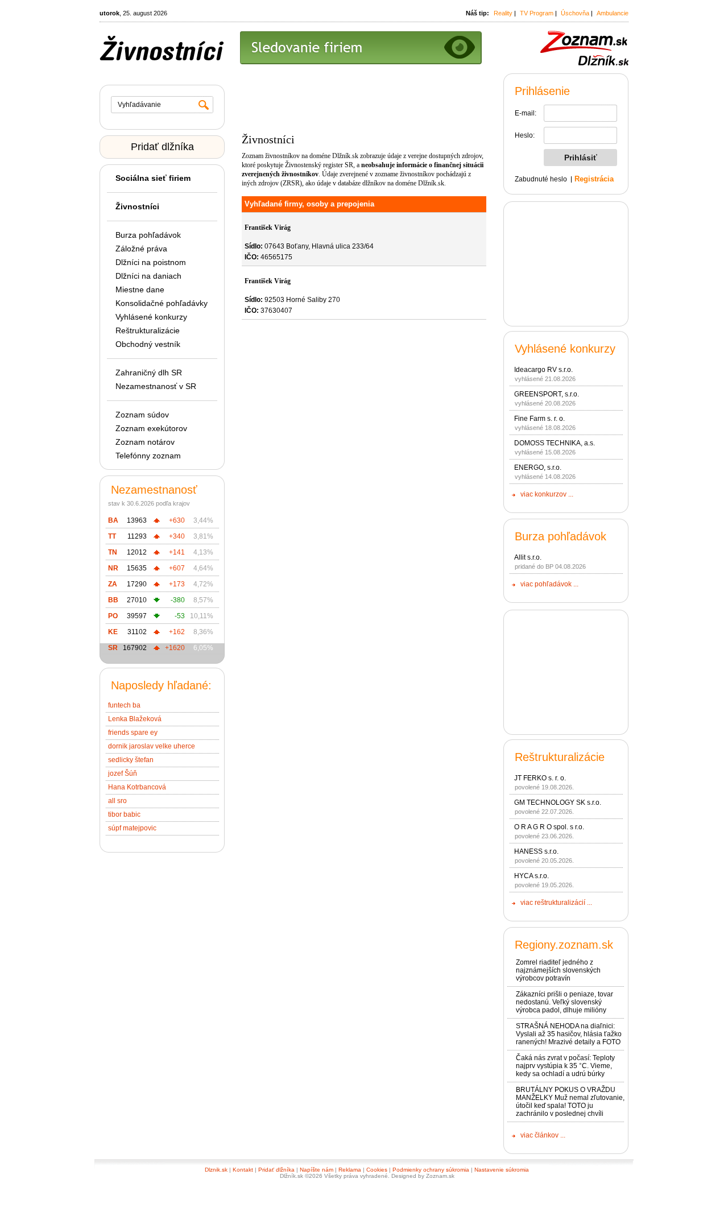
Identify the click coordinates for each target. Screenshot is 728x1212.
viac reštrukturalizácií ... (556, 903)
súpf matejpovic (132, 828)
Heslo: (525, 135)
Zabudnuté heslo (541, 179)
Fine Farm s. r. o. (539, 419)
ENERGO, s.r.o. (537, 467)
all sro (117, 801)
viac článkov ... (542, 1135)
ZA (112, 584)
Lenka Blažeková (135, 719)
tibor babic (124, 814)
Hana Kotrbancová (137, 787)
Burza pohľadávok (148, 234)
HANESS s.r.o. (536, 851)
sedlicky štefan (131, 760)
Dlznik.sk (216, 1170)
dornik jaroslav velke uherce (151, 746)
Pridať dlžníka (162, 146)
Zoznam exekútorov (151, 428)
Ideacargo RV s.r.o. (543, 370)
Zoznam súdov (142, 414)
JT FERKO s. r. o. (540, 778)
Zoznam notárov (145, 441)
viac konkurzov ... (546, 494)
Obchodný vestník (147, 344)
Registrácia (594, 179)
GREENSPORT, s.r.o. (546, 394)
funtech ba (124, 705)
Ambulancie (612, 13)
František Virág (268, 227)
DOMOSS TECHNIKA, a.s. (554, 443)
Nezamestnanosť (154, 489)
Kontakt (243, 1170)
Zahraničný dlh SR (148, 372)
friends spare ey (133, 733)
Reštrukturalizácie (147, 330)
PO (113, 616)
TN (112, 552)
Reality (503, 13)
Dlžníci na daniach (148, 275)
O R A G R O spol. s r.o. (549, 827)
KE (113, 632)
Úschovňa (575, 13)
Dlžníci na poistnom (150, 262)
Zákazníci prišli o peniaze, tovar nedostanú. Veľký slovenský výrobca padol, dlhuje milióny (564, 1002)
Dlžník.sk (345, 156)
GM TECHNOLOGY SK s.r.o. (557, 802)
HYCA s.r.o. (531, 876)
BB (113, 600)
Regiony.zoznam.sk (564, 944)
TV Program (536, 13)
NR (113, 568)
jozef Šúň (122, 773)
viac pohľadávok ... (549, 584)
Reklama (349, 1170)
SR (113, 648)
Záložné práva (141, 248)
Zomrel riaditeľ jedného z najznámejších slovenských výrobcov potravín (558, 970)
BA (113, 520)
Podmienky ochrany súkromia (430, 1170)
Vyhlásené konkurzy (151, 316)
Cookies (376, 1170)
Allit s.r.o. (527, 557)
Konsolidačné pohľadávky (161, 303)
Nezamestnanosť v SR (155, 386)
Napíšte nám (316, 1170)
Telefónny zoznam (148, 455)
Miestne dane (139, 289)
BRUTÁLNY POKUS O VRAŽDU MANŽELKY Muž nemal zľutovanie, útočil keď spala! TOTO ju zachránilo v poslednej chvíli (570, 1102)
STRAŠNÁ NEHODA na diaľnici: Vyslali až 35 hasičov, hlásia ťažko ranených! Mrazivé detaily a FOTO (569, 1034)
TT (112, 536)
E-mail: (525, 113)
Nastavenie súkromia (501, 1170)
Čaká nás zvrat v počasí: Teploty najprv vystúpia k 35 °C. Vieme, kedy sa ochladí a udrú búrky (565, 1066)
